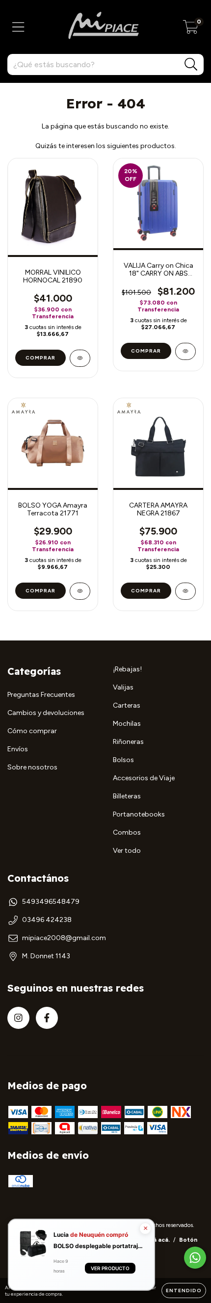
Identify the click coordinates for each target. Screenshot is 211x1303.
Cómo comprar (32, 731)
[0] (191, 30)
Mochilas (127, 723)
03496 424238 (47, 920)
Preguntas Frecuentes (41, 694)
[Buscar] (191, 64)
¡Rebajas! (127, 669)
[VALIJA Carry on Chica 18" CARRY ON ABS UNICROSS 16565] (185, 351)
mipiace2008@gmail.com (64, 938)
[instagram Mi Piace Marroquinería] (18, 1018)
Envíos (17, 749)
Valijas (123, 687)
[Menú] (18, 27)
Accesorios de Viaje (144, 778)
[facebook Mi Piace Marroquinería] (47, 1018)
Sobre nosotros (32, 767)
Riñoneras (128, 742)
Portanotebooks (139, 814)
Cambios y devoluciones (45, 713)
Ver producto (110, 1269)
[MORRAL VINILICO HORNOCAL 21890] (80, 358)
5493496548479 (50, 901)
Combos (127, 832)
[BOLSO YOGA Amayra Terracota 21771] (80, 591)
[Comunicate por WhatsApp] (195, 1258)
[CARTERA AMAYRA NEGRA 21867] (185, 591)
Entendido (184, 1290)
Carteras (126, 705)
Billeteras (127, 796)
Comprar (146, 351)
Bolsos (123, 760)
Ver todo (127, 850)
